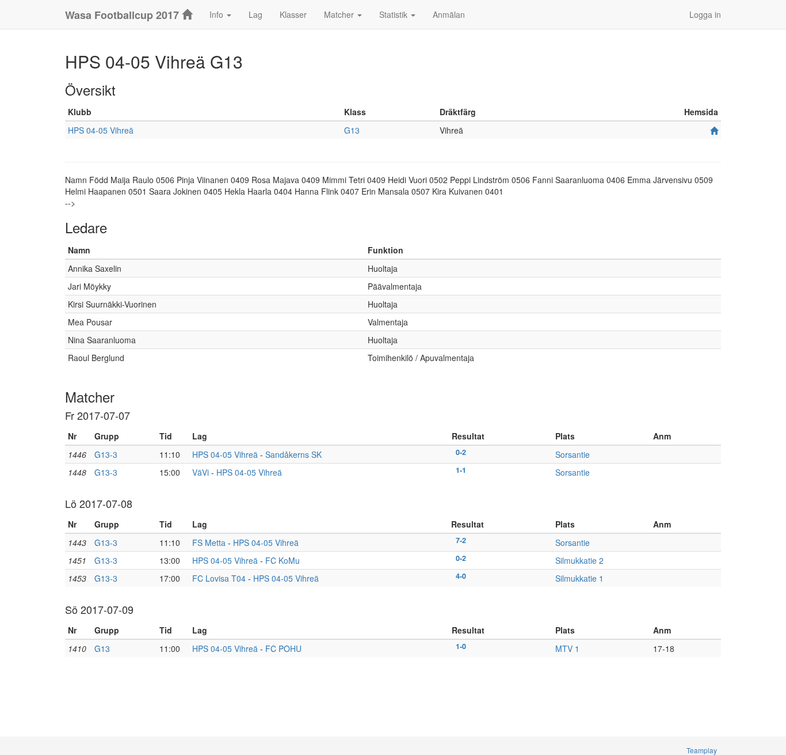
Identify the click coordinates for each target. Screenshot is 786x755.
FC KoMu (282, 560)
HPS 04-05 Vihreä (100, 130)
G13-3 (105, 454)
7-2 (461, 540)
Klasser (293, 14)
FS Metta (209, 542)
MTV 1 (567, 648)
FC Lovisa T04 (219, 578)
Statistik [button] (394, 14)
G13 (352, 130)
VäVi (200, 472)
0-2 (461, 452)
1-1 (461, 470)
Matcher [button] (340, 14)
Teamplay (701, 750)
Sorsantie (572, 454)
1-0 (461, 646)
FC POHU (283, 648)
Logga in (705, 14)
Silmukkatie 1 (579, 578)
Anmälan (449, 14)
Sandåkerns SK (293, 454)
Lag (255, 14)
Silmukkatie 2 (579, 560)
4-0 (461, 576)
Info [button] (217, 14)
